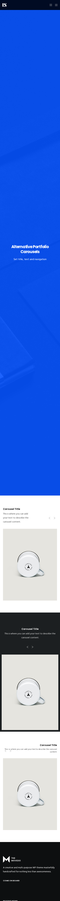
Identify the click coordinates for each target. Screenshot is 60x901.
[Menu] (55, 5)
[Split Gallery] (30, 692)
